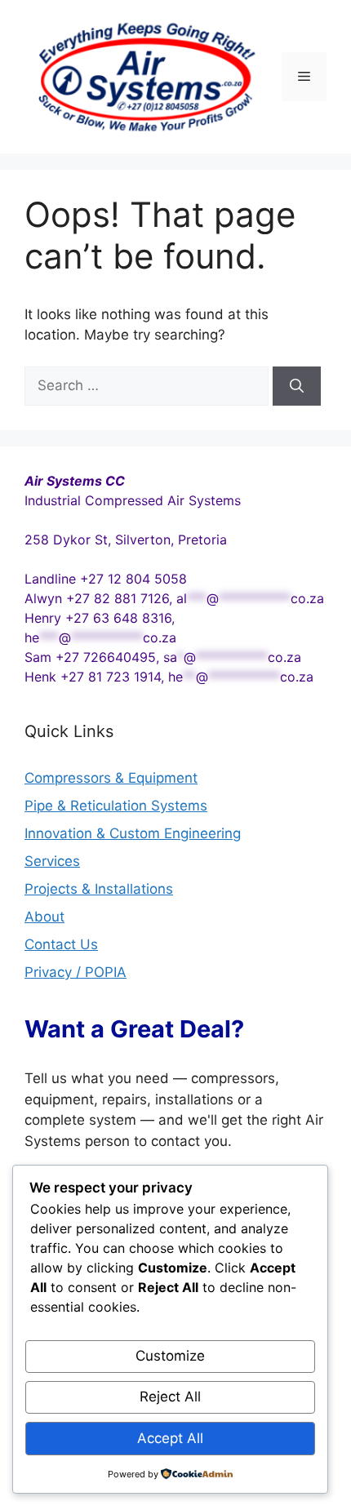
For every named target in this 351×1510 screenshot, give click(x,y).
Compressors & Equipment (111, 778)
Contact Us (61, 944)
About (44, 916)
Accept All (170, 1438)
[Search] (297, 386)
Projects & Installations (98, 889)
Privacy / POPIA (75, 972)
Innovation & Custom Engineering (132, 833)
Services (52, 861)
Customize (170, 1356)
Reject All (170, 1396)
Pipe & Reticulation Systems (115, 805)
